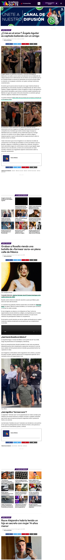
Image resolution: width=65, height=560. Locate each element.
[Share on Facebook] (9, 44)
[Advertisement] (21, 184)
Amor (14, 170)
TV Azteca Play (27, 3)
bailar (26, 170)
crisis (38, 170)
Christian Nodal (32, 170)
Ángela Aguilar (19, 170)
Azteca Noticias (7, 40)
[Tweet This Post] (17, 44)
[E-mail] (4, 165)
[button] (39, 3)
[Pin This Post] (25, 44)
